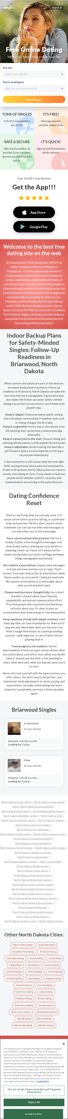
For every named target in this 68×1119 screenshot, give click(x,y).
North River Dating (24, 991)
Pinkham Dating (24, 998)
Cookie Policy (42, 1081)
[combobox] (34, 74)
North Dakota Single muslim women (33, 912)
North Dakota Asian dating (49, 802)
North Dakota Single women (20, 921)
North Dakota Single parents (33, 916)
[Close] (64, 1044)
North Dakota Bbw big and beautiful (33, 806)
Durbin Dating (36, 958)
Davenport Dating (15, 958)
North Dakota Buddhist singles (20, 815)
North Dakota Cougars (51, 820)
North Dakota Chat (51, 815)
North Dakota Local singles (33, 856)
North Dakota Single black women (33, 879)
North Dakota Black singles (48, 811)
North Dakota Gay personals (33, 829)
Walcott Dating (24, 1018)
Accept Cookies (33, 1114)
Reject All (34, 1102)
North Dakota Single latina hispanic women (33, 898)
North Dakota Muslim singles (33, 866)
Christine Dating (47, 951)
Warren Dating (44, 1018)
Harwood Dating (14, 971)
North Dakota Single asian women (33, 875)
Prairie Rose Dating (24, 1005)
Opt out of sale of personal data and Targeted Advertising (34, 1091)
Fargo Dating (15, 965)
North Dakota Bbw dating (16, 811)
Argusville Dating (47, 944)
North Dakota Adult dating (16, 802)
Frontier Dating (51, 965)
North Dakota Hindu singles (15, 834)
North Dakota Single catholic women (32, 884)
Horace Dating (55, 971)
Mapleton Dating (53, 978)
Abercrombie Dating (22, 944)
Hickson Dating (35, 971)
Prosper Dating (46, 1005)
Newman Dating (23, 985)
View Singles (34, 99)
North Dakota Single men (32, 907)
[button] (57, 7)
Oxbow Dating (46, 991)
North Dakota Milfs (50, 861)
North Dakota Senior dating (32, 870)
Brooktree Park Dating (23, 951)
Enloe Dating (55, 958)
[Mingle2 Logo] (9, 7)
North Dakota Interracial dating (32, 843)
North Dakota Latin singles (50, 847)
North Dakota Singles (51, 921)
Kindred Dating (14, 978)
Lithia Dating (33, 978)
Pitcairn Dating (44, 998)
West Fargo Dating (23, 1025)
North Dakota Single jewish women (32, 893)
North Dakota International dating (32, 838)
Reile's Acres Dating (20, 1012)
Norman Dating (44, 985)
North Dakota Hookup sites (49, 834)
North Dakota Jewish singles (16, 847)
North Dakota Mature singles (20, 861)
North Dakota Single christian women (33, 889)
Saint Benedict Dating (46, 1012)
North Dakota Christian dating (18, 820)
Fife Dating (33, 965)
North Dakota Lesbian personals (33, 852)
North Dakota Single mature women (33, 902)
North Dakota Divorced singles (32, 824)
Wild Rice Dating (46, 1025)
